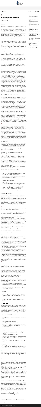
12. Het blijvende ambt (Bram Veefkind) (33, 33)
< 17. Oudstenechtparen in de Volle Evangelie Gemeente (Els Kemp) (6, 402)
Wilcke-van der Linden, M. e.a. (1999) (33, 11)
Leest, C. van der (3, 11)
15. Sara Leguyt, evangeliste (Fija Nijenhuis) (34, 37)
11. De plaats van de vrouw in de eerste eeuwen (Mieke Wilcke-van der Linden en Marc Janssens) (34, 32)
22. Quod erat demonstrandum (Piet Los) (33, 47)
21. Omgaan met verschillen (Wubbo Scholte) (34, 46)
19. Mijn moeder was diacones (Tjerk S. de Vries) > (22, 402)
